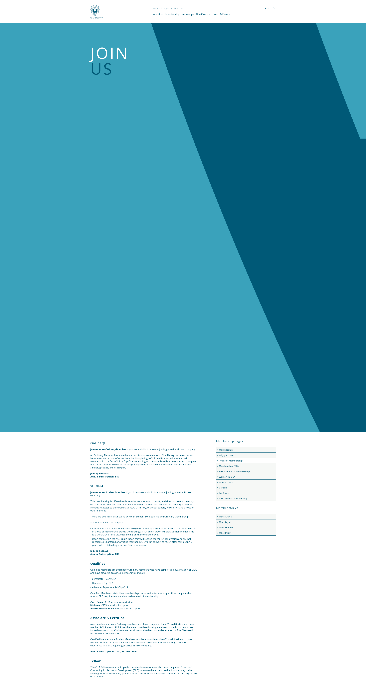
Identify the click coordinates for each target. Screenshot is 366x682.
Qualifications (203, 14)
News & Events (221, 14)
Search (270, 8)
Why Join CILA (226, 455)
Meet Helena (226, 527)
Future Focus (226, 482)
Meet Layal (224, 522)
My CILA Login (161, 8)
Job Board (224, 492)
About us (158, 14)
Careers (223, 487)
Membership (172, 14)
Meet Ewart (225, 532)
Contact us (177, 8)
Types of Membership (231, 460)
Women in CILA (227, 476)
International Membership (233, 498)
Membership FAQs (229, 465)
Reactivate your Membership (234, 471)
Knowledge (188, 14)
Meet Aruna (225, 516)
